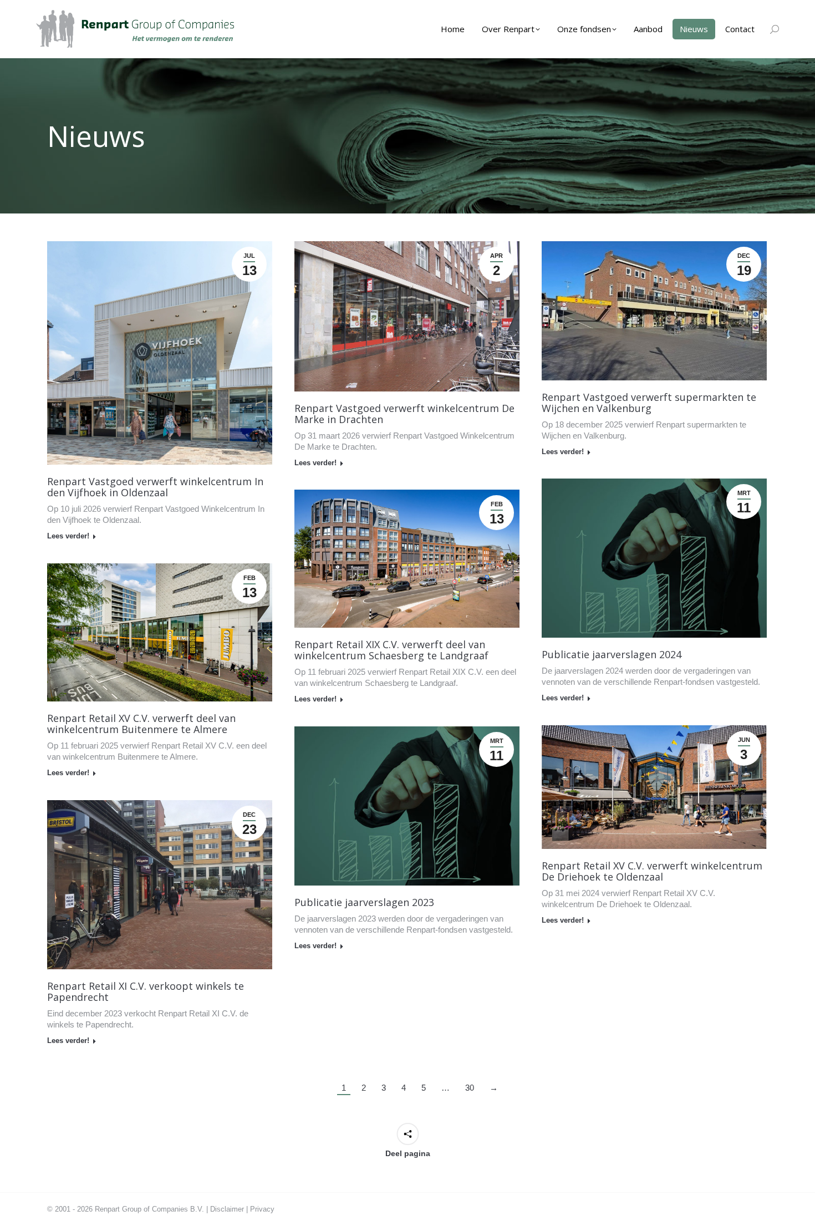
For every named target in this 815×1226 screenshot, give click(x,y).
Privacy (262, 1209)
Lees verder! (68, 536)
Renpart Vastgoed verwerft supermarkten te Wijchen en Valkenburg (649, 402)
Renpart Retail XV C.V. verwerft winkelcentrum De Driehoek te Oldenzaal (652, 871)
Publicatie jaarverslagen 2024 (611, 654)
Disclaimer (227, 1209)
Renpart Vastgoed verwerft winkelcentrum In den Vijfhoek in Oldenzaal (155, 487)
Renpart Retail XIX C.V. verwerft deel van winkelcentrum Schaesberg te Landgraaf (391, 650)
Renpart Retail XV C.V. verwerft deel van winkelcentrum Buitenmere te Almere (141, 723)
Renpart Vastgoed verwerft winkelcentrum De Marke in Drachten (404, 413)
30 (469, 1087)
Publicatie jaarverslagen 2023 (364, 902)
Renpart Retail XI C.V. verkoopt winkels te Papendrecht (145, 991)
